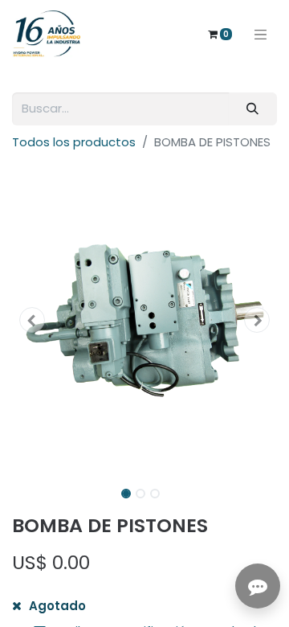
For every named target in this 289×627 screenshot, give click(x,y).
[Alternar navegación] (261, 34)
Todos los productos (74, 141)
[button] (32, 320)
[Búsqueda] (253, 108)
